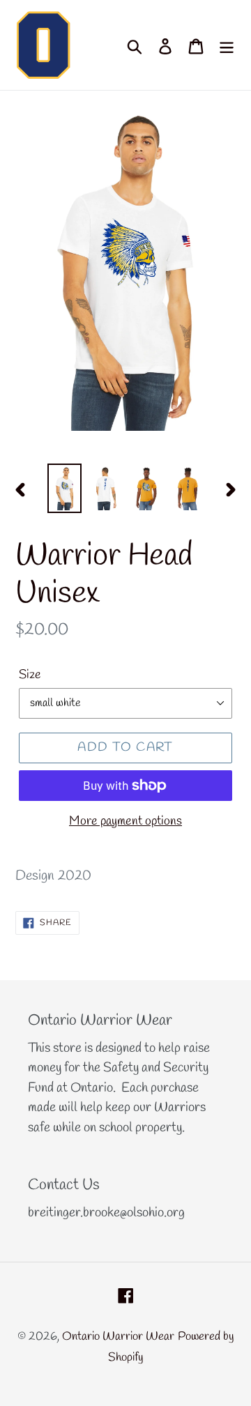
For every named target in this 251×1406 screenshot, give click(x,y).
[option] (64, 488)
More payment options (125, 821)
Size (30, 674)
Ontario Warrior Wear (118, 1337)
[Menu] (226, 45)
